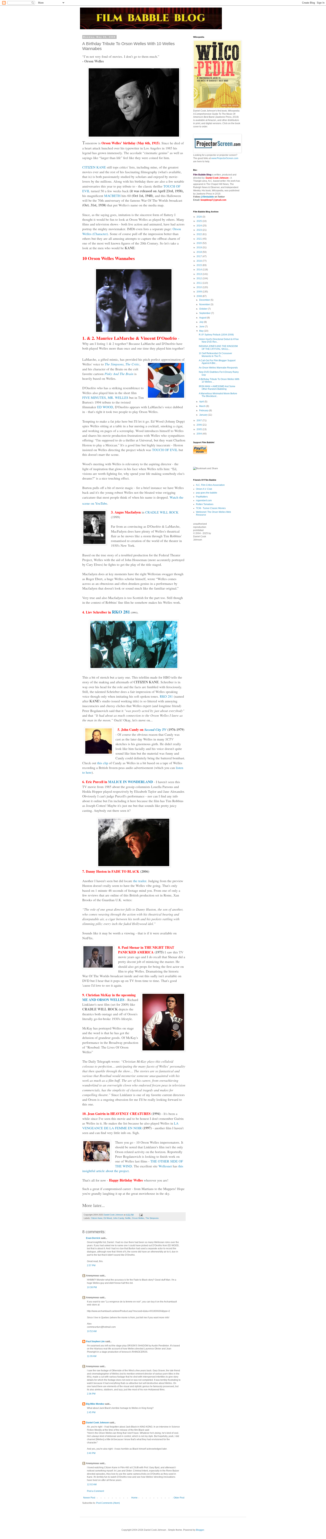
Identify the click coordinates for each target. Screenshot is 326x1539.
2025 (199, 221)
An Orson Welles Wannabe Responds (218, 367)
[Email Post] (140, 1215)
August (203, 317)
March (202, 406)
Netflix (128, 1218)
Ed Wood (108, 1218)
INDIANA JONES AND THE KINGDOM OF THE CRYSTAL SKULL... (218, 347)
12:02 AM (92, 1484)
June (202, 326)
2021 (199, 239)
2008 (199, 296)
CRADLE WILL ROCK (161, 512)
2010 (199, 287)
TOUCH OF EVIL (165, 449)
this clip (102, 763)
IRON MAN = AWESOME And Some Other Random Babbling (217, 387)
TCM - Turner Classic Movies (211, 508)
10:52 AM (92, 1331)
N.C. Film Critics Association (210, 485)
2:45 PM (91, 1412)
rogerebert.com (204, 500)
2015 (199, 265)
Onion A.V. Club (204, 489)
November (205, 304)
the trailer (139, 881)
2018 (199, 252)
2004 (199, 433)
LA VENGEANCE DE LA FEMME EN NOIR (130, 1125)
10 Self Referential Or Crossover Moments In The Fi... (215, 354)
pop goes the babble (206, 492)
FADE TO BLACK (125, 871)
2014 (199, 269)
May (201, 331)
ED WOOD (105, 407)
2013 (199, 274)
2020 (199, 243)
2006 (199, 425)
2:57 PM (91, 1265)
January (203, 415)
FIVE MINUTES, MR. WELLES (105, 397)
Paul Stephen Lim (95, 1341)
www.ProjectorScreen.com (224, 158)
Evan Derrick (93, 1238)
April (202, 401)
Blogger (200, 1530)
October (203, 308)
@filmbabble (207, 196)
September (205, 313)
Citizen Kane (96, 1218)
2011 (199, 283)
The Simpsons (152, 1218)
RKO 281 (121, 611)
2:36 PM (91, 1393)
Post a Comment (95, 1491)
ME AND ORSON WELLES (103, 999)
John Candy (118, 1218)
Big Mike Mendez (95, 1404)
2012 (199, 278)
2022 (199, 234)
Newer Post (89, 1497)
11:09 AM (91, 1356)
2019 (199, 247)
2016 (199, 261)
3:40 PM (91, 1453)
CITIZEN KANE (94, 167)
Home (134, 1497)
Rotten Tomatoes (204, 504)
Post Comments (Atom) (108, 1503)
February (204, 410)
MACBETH (112, 195)
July (201, 322)
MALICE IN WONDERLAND (130, 781)
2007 (199, 420)
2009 (199, 291)
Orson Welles (138, 1218)
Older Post (179, 1497)
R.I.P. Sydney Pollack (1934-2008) (216, 334)
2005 (199, 429)
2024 (199, 225)
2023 (199, 230)
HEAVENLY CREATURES (130, 1113)
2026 (199, 216)
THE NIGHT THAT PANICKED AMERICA (146, 950)
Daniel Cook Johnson (97, 1422)
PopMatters (202, 496)
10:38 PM (92, 1287)
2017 (199, 256)
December (205, 300)
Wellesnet (165, 1166)
